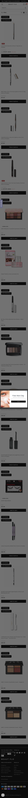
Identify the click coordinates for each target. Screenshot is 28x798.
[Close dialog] (26, 391)
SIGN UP (18, 401)
